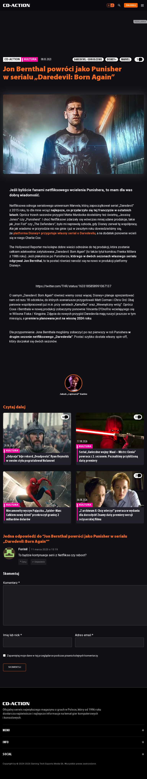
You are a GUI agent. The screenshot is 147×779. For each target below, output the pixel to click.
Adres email (84, 635)
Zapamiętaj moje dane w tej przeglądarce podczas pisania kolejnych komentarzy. (52, 655)
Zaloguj (131, 5)
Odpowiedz (39, 562)
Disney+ (112, 59)
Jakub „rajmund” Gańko (73, 394)
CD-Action (12, 59)
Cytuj (24, 562)
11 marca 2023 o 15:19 (44, 549)
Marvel (125, 59)
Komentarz (11, 583)
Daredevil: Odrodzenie (88, 59)
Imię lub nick (12, 635)
